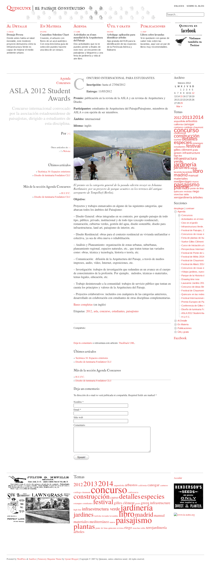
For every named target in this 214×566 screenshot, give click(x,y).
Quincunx (19, 8)
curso (177, 139)
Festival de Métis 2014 (192, 256)
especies (183, 142)
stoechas (178, 194)
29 (181, 103)
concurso (105, 311)
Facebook (180, 338)
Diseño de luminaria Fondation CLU (52, 175)
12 (193, 93)
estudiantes (118, 311)
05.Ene (43, 32)
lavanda (178, 172)
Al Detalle (17, 26)
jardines (182, 167)
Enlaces (179, 6)
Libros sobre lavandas (152, 34)
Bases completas (83, 304)
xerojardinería (183, 197)
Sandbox (32, 558)
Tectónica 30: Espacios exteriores (54, 171)
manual (193, 175)
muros (112, 522)
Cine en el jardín (189, 223)
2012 (89, 311)
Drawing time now (190, 279)
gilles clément (183, 149)
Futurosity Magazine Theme (49, 558)
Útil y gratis (118, 26)
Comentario (79, 425)
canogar (188, 124)
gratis (195, 150)
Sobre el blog (195, 6)
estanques (197, 143)
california (178, 124)
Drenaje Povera (15, 34)
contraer (190, 208)
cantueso (164, 485)
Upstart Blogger (71, 558)
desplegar (179, 208)
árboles (198, 197)
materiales (181, 178)
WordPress (21, 558)
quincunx (178, 191)
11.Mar (10, 32)
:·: (68, 133)
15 (181, 96)
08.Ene (110, 32)
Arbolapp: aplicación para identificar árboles (121, 36)
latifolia (97, 515)
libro (198, 171)
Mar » (179, 106)
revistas (188, 191)
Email (76, 409)
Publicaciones (152, 26)
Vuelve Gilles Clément (192, 241)
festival (193, 146)
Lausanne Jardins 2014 (193, 283)
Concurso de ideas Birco (193, 287)
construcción (186, 136)
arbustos (191, 121)
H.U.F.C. (65, 193)
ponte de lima (197, 188)
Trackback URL (127, 342)
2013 (187, 117)
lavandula (187, 172)
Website (66, 151)
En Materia (50, 26)
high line (178, 155)
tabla (186, 194)
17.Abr (77, 32)
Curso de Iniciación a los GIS (196, 245)
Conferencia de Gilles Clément (196, 305)
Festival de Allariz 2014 (193, 264)
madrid (181, 174)
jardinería (185, 164)
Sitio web (78, 417)
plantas (182, 187)
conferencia (180, 133)
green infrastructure (187, 152)
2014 (198, 117)
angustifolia (179, 121)
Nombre (78, 401)
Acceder (178, 477)
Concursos (63, 82)
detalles (189, 139)
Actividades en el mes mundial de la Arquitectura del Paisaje (88, 37)
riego (195, 191)
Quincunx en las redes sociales (197, 294)
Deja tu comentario (83, 342)
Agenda (80, 26)
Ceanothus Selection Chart (54, 34)
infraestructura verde (185, 160)
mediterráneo (183, 181)
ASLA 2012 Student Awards (195, 313)
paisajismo (132, 311)
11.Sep (143, 32)
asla (96, 311)
